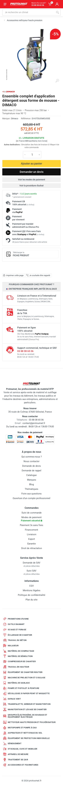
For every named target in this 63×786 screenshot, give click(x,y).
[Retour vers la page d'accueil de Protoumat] (19, 4)
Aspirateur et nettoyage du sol (25, 733)
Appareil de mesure (18, 754)
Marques (31, 479)
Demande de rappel (31, 470)
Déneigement (14, 743)
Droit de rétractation (31, 548)
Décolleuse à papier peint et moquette (29, 693)
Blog (31, 484)
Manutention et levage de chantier (27, 709)
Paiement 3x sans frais (31, 525)
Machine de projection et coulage (26, 677)
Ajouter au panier (31, 163)
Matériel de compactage (21, 651)
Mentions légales (31, 590)
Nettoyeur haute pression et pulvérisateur (32, 722)
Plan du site (31, 599)
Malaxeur (13, 645)
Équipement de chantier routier (25, 672)
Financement (31, 529)
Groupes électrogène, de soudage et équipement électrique (27, 716)
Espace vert (14, 699)
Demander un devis (31, 171)
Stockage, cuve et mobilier (22, 749)
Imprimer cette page (15, 275)
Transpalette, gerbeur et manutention (29, 704)
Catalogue (31, 475)
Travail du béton (17, 640)
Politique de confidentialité (31, 595)
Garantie (31, 543)
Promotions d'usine (18, 619)
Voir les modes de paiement (31, 179)
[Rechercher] (57, 12)
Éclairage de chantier (20, 635)
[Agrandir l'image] (57, 80)
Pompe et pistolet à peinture (23, 688)
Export (31, 539)
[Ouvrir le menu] (5, 4)
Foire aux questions (31, 493)
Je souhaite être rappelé (39, 275)
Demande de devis (31, 466)
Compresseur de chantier (22, 661)
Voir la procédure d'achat (31, 185)
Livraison (31, 534)
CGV (31, 585)
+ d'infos (30, 205)
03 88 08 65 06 (25, 351)
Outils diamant (16, 624)
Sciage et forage (17, 629)
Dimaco (14, 118)
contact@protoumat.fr (33, 423)
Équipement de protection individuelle (29, 738)
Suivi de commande (32, 512)
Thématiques (31, 489)
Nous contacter (31, 461)
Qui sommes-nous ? (31, 456)
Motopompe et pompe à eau (22, 727)
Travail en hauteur (18, 667)
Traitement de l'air (18, 759)
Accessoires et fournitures (23, 765)
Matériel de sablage (19, 683)
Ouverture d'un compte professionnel (31, 498)
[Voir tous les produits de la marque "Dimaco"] (8, 91)
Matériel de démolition (20, 656)
